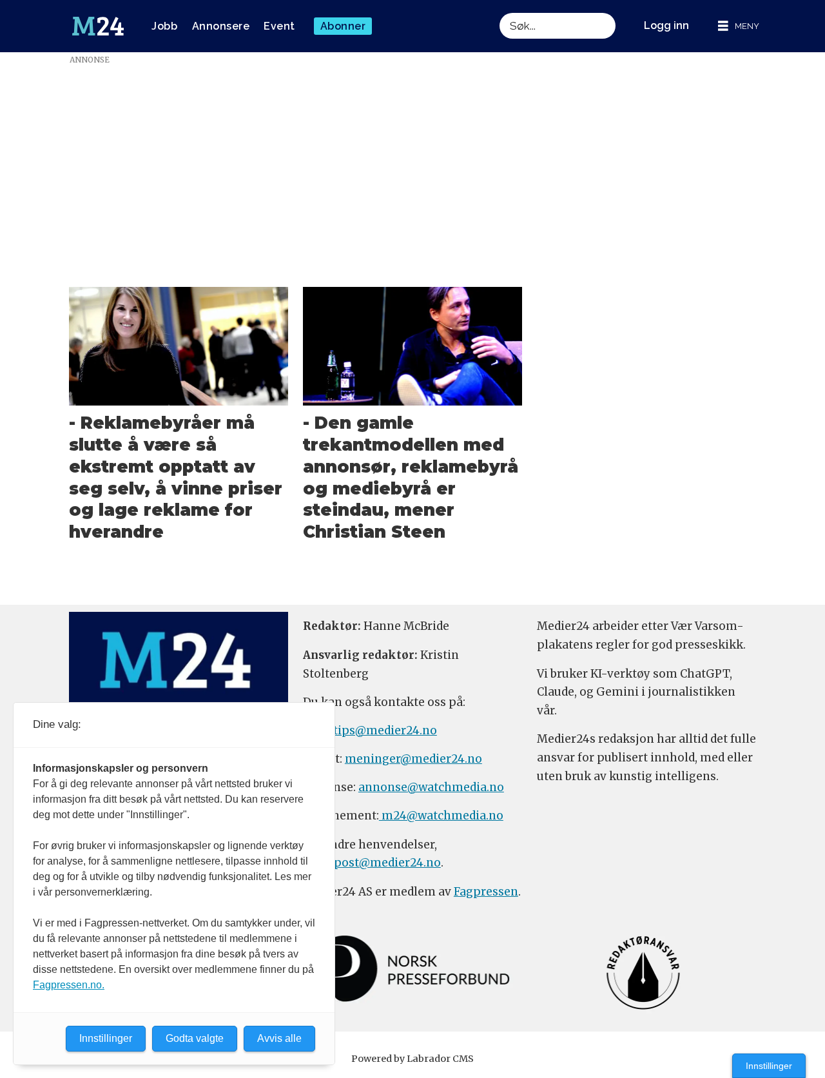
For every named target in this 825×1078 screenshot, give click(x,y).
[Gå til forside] (98, 26)
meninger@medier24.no (413, 759)
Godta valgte (195, 1038)
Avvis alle (279, 1038)
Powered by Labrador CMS (412, 1058)
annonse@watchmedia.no (431, 787)
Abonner (343, 26)
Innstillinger (769, 1066)
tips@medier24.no (385, 730)
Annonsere (221, 26)
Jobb (164, 26)
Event (279, 26)
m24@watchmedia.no (441, 815)
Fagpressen (486, 892)
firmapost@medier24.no (372, 863)
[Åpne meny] (738, 26)
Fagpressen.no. (68, 984)
